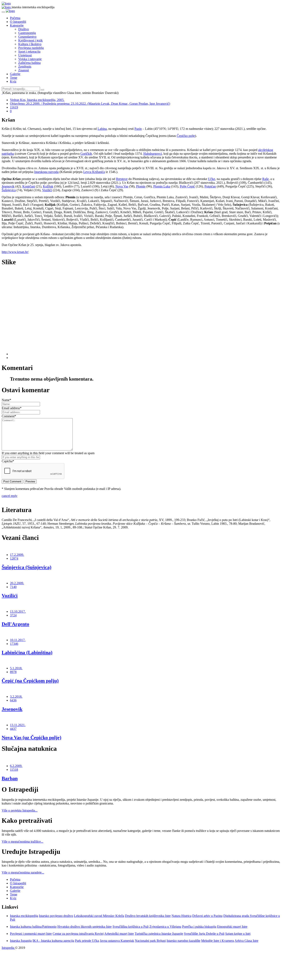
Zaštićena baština (29, 63)
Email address (12, 408)
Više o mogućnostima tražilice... (22, 841)
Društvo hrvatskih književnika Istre (148, 916)
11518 (14, 769)
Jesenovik (8, 186)
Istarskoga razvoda (46, 172)
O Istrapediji (18, 21)
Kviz (13, 81)
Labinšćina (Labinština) (27, 652)
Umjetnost (25, 55)
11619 (14, 107)
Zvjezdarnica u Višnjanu (165, 926)
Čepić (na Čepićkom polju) (30, 680)
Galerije (15, 74)
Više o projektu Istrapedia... (19, 810)
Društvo (23, 29)
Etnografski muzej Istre (232, 926)
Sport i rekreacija (29, 51)
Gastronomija (27, 33)
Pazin (138, 128)
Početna (15, 18)
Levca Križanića (94, 172)
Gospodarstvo (27, 36)
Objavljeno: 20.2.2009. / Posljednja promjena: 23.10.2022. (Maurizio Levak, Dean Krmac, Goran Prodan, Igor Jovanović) (90, 103)
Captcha (8, 461)
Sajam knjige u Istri (237, 933)
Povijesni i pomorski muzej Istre (31, 933)
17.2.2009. (17, 554)
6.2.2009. (16, 766)
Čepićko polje (186, 136)
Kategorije (17, 25)
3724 (13, 615)
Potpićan (210, 186)
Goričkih (86, 153)
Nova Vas (121, 186)
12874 (14, 558)
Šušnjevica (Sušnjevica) (26, 567)
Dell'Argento (15, 624)
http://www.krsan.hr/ (15, 252)
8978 (13, 672)
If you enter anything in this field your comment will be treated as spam (48, 453)
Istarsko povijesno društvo (56, 916)
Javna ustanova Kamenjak (117, 940)
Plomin (140, 186)
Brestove (122, 179)
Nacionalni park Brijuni (150, 940)
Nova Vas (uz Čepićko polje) (31, 737)
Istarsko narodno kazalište (183, 940)
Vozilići (47, 190)
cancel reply (9, 496)
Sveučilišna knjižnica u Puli (130, 926)
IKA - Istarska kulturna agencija (53, 940)
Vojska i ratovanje (30, 59)
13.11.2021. (17, 725)
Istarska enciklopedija (24, 916)
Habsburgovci (152, 153)
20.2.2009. (17, 583)
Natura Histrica (181, 916)
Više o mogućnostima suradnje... (23, 872)
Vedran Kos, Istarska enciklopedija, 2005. (37, 100)
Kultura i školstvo (29, 44)
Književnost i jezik (30, 40)
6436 (13, 700)
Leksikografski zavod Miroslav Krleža (99, 916)
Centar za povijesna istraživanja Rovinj (78, 933)
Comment (9, 416)
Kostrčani (28, 186)
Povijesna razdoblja (31, 48)
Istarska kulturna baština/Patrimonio (33, 926)
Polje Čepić (187, 186)
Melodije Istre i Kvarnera (217, 940)
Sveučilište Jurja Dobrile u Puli (204, 933)
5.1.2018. (16, 668)
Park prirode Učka (87, 940)
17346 (14, 643)
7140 (13, 587)
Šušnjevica (9, 190)
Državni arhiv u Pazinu (207, 916)
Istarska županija (21, 940)
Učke (211, 179)
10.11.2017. (17, 640)
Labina (102, 128)
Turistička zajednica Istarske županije (159, 933)
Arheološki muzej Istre (119, 933)
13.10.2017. (18, 611)
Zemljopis (24, 66)
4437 (13, 728)
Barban (10, 778)
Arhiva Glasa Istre (246, 940)
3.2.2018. (16, 696)
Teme (13, 77)
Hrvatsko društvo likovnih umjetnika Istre (84, 926)
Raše (265, 179)
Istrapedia (8, 947)
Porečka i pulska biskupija (199, 926)
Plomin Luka (161, 186)
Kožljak (48, 186)
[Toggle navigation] (3, 12)
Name (6, 400)
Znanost (23, 70)
